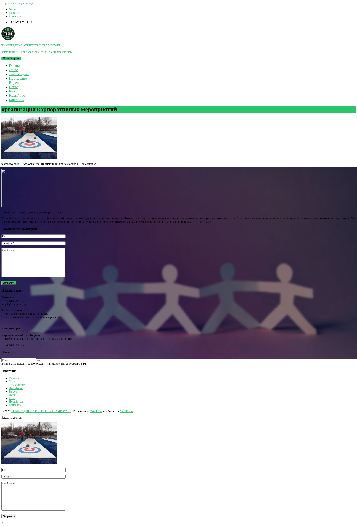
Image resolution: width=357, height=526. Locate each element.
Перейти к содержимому (17, 3)
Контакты (15, 16)
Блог (12, 91)
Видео (13, 9)
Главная (14, 12)
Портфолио (18, 78)
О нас (13, 70)
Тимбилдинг (19, 74)
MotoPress (96, 411)
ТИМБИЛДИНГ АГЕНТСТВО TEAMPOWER (41, 411)
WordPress (126, 411)
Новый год (17, 95)
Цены (13, 87)
